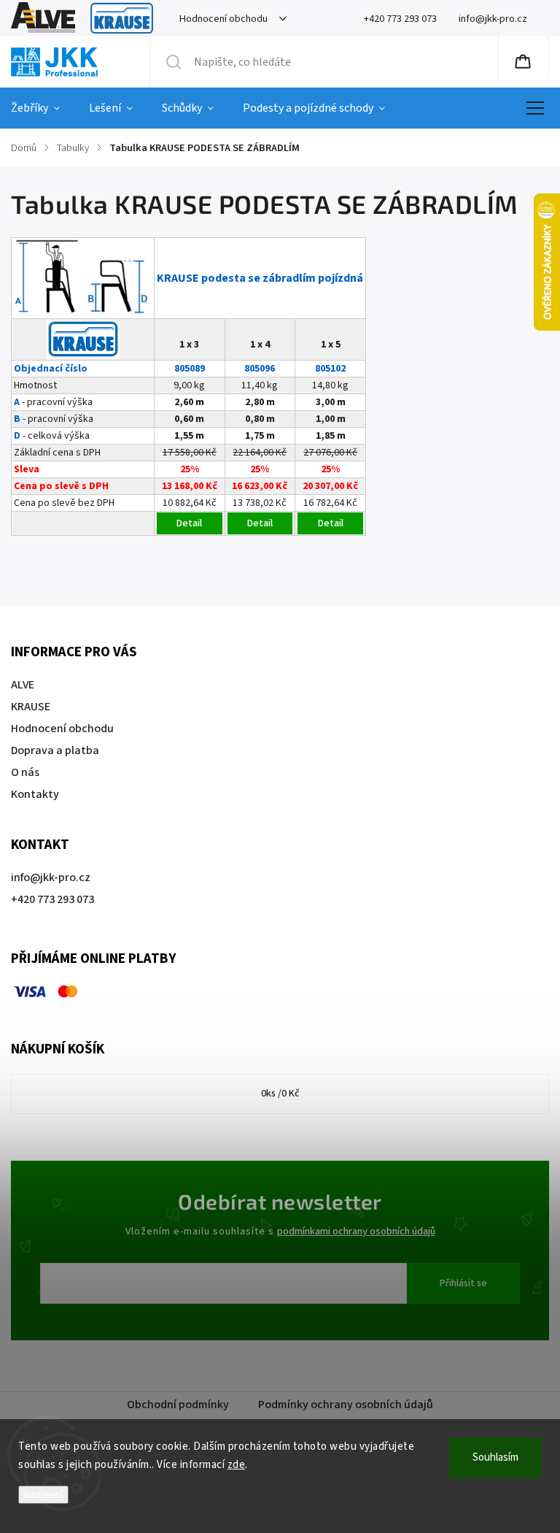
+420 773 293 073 (52, 899)
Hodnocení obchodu (223, 18)
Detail (189, 523)
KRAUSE (122, 18)
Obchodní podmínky (178, 1404)
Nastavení (43, 1495)
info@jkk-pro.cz (50, 877)
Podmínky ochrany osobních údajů (345, 1404)
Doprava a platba (55, 750)
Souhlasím (495, 1457)
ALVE (43, 18)
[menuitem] (42, 108)
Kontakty (35, 794)
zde (237, 1464)
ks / (280, 1093)
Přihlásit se (463, 1283)
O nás (25, 772)
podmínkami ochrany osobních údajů (356, 1231)
